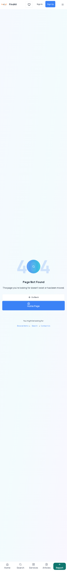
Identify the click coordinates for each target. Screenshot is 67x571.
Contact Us (45, 326)
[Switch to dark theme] (29, 4)
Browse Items (22, 326)
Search (35, 326)
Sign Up (50, 4)
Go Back (35, 297)
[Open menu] (62, 4)
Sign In (40, 4)
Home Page (33, 306)
